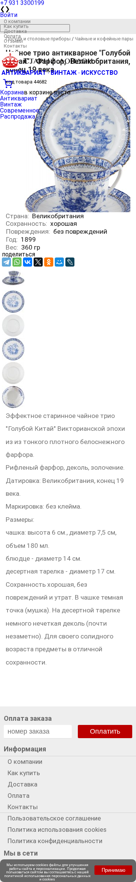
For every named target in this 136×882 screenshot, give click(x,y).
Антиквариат (18, 98)
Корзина (12, 92)
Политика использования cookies (57, 829)
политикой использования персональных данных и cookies (47, 878)
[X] (38, 262)
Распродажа (17, 116)
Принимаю (113, 870)
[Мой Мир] (59, 262)
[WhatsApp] (17, 262)
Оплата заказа (28, 718)
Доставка (15, 31)
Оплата (12, 36)
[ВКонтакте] (27, 262)
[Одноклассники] (48, 262)
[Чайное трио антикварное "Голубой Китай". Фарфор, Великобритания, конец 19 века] (13, 287)
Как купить (16, 26)
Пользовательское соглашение (54, 818)
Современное (19, 110)
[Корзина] (68, 82)
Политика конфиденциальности (55, 841)
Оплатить (105, 731)
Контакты (15, 46)
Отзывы (13, 41)
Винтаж (11, 104)
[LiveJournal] (69, 262)
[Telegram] (6, 262)
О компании (17, 21)
